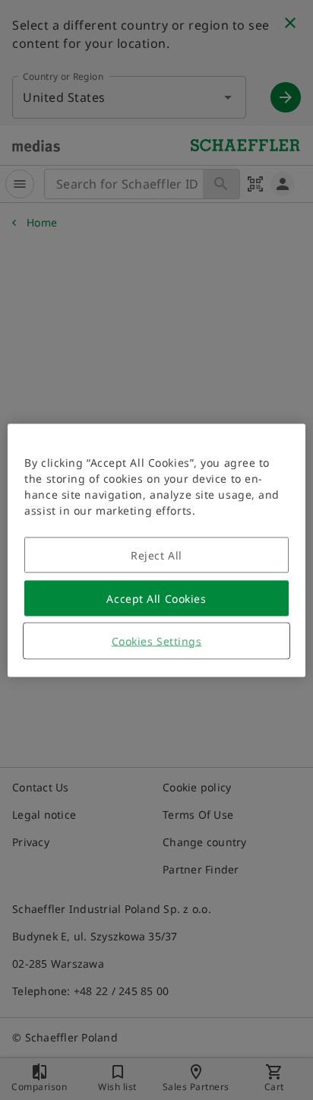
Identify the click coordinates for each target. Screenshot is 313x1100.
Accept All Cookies (156, 598)
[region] (156, 550)
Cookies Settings (157, 640)
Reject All (156, 554)
